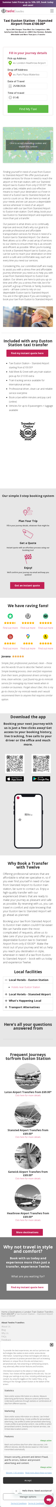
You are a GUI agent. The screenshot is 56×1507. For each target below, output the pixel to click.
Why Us (5, 1333)
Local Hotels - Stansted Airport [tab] (30, 994)
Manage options (28, 1496)
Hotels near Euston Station (25, 987)
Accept (28, 1480)
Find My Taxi (28, 109)
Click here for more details (28, 1095)
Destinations (16, 1311)
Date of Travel (16, 81)
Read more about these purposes (38, 1473)
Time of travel (16, 93)
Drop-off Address (18, 69)
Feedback (6, 1339)
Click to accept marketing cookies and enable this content (28, 145)
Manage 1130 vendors (15, 1473)
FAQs (3, 1336)
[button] (51, 1344)
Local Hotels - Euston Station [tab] (28, 980)
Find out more (10, 627)
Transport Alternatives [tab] (24, 1007)
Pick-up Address (17, 58)
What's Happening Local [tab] (25, 1000)
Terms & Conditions (19, 1503)
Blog (3, 1329)
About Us (5, 1326)
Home (4, 1311)
